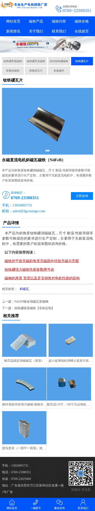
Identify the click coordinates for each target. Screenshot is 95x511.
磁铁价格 (82, 21)
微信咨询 (59, 508)
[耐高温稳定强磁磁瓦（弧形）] (24, 340)
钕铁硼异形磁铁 (36, 61)
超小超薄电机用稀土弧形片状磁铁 (71, 360)
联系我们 (59, 31)
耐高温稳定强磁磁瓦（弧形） (24, 360)
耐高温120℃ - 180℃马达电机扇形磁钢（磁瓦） (69, 404)
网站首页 (13, 21)
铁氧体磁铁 (12, 70)
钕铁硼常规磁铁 (13, 61)
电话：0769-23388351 (16, 472)
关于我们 (36, 31)
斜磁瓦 (24, 289)
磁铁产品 (36, 21)
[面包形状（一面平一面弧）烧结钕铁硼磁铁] (24, 427)
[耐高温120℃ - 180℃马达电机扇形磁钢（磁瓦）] (69, 384)
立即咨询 (82, 196)
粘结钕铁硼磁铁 (59, 61)
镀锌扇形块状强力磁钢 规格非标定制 (24, 404)
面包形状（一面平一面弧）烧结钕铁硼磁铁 (24, 448)
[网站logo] (24, 5)
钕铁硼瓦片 (82, 61)
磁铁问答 (59, 21)
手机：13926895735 (15, 465)
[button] (47, 150)
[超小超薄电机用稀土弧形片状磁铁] (71, 340)
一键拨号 (35, 508)
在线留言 (82, 31)
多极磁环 (59, 70)
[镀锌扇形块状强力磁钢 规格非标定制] (24, 384)
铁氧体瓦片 (36, 70)
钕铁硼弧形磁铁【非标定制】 (34, 308)
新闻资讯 (13, 31)
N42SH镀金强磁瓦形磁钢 (31, 301)
